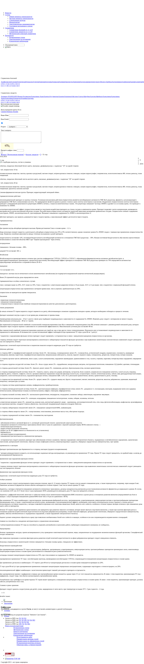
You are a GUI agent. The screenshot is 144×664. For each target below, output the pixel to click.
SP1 (25, 620)
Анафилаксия (6, 82)
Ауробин (24, 98)
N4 (31, 620)
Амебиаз (109, 82)
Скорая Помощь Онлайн (9, 112)
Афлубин (86, 96)
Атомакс (7, 610)
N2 (23, 618)
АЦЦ (11, 96)
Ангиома (48, 82)
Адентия (36, 82)
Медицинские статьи (21, 630)
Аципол (46, 96)
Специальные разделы (17, 20)
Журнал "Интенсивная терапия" (12, 154)
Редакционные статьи (17, 37)
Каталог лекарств (32, 154)
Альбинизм (126, 82)
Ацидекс (30, 98)
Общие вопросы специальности (20, 17)
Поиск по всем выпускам (14, 626)
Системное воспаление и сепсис (21, 26)
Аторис (6, 616)
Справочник (9, 28)
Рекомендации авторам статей (27, 639)
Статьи (7, 15)
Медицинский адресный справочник (22, 34)
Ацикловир (107, 96)
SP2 (33, 620)
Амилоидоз (69, 82)
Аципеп (61, 96)
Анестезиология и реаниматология (21, 24)
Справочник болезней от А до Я (21, 30)
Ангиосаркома (85, 82)
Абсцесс (103, 82)
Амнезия (42, 82)
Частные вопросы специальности (21, 18)
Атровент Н (5, 96)
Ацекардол (17, 98)
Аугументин (53, 96)
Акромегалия (134, 82)
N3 (25, 618)
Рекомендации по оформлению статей (30, 641)
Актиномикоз (117, 82)
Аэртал (80, 96)
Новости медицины (20, 631)
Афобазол (99, 96)
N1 (20, 618)
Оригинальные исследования (19, 39)
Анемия (62, 82)
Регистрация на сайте (24, 637)
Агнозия (14, 82)
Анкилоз (29, 82)
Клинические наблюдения (18, 41)
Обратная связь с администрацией (29, 645)
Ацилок (93, 96)
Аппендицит (95, 82)
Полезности (9, 35)
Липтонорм (8, 603)
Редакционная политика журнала (29, 643)
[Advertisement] (39, 5)
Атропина (67, 96)
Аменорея (76, 82)
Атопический (21, 82)
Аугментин (27, 96)
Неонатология (14, 22)
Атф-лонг (74, 96)
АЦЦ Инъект (18, 96)
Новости (8, 13)
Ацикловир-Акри (37, 96)
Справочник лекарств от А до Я (20, 32)
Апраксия (55, 82)
